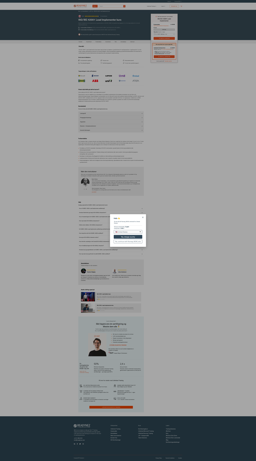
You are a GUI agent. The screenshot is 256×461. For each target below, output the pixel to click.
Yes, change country (128, 237)
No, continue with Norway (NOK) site (128, 241)
